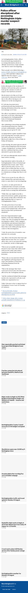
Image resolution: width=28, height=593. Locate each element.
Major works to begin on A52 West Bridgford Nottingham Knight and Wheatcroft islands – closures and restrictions (13, 399)
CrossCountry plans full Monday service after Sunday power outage (13, 550)
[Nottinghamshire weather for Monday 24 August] (14, 563)
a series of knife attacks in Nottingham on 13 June (13, 72)
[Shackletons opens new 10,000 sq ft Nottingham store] (14, 438)
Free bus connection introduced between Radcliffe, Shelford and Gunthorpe (12, 372)
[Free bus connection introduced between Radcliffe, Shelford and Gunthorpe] (14, 360)
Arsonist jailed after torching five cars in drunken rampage (12, 474)
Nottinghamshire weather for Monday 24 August (11, 574)
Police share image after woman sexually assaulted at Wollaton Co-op (13, 299)
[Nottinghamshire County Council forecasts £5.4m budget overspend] (14, 414)
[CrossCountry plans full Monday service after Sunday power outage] (14, 538)
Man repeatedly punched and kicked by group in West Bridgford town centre (13, 346)
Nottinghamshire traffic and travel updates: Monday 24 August (13, 499)
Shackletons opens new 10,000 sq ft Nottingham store (13, 450)
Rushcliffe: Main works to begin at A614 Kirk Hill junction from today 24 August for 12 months (14, 524)
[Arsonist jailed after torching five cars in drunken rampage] (14, 463)
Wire (3, 51)
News (8, 312)
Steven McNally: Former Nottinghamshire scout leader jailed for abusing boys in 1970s (13, 292)
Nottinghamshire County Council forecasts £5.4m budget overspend (13, 425)
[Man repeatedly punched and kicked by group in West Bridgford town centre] (14, 333)
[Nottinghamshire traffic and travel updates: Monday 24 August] (14, 487)
